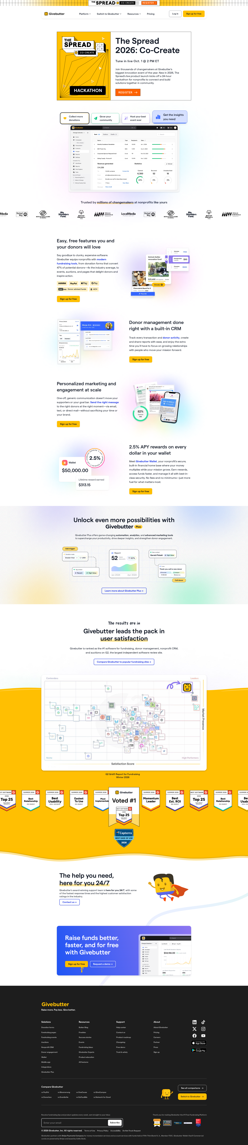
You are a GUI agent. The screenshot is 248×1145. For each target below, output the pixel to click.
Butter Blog (83, 1027)
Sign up (157, 1052)
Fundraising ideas (86, 1047)
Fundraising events (49, 1037)
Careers (157, 1037)
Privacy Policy (102, 1131)
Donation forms (47, 1027)
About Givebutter (161, 1027)
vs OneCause (81, 1092)
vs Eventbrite (63, 1097)
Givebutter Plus (47, 1072)
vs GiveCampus (100, 1092)
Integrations (46, 1067)
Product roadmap (123, 1037)
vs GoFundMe (81, 1097)
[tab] (75, 118)
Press (156, 1047)
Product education (86, 1057)
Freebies (82, 1032)
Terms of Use (89, 1131)
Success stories (85, 1037)
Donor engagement (49, 1052)
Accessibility (115, 1131)
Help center (121, 1027)
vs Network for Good (102, 1097)
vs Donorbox (46, 1097)
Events (81, 1042)
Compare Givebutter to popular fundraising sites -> (124, 662)
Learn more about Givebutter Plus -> (124, 591)
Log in (175, 14)
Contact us (120, 1032)
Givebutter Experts (86, 1052)
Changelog (120, 1042)
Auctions (45, 1042)
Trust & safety (121, 1052)
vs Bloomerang (64, 1092)
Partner (157, 1042)
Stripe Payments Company (73, 1136)
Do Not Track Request (132, 1131)
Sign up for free (193, 14)
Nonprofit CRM (47, 1047)
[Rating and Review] (198, 1123)
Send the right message (104, 402)
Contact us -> (70, 902)
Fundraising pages (48, 1032)
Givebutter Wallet (146, 461)
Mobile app (45, 1062)
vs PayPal (45, 1092)
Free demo (120, 1047)
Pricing (156, 1032)
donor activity (171, 337)
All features (83, 1062)
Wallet (44, 1057)
